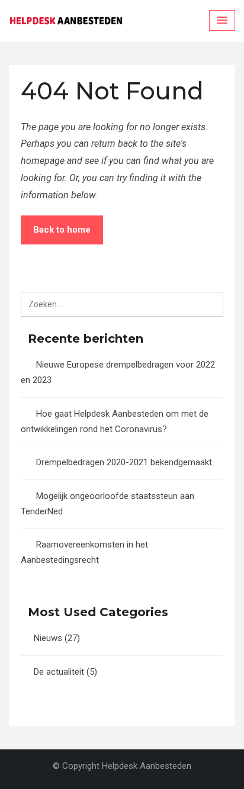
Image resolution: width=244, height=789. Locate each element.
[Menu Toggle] (222, 20)
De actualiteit (59, 671)
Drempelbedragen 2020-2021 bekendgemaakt (124, 462)
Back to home (62, 229)
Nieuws (48, 638)
